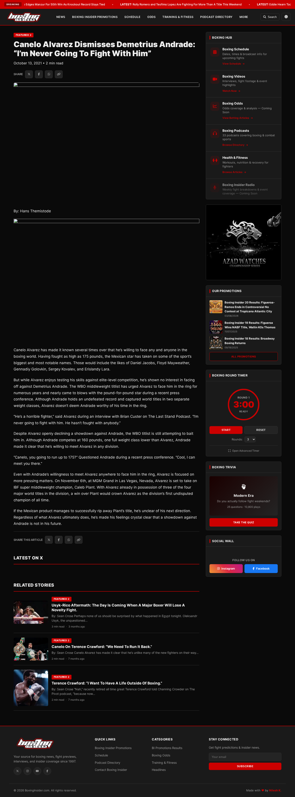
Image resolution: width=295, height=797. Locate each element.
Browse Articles (232, 172)
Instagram (228, 568)
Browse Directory (233, 144)
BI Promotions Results (167, 748)
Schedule (132, 17)
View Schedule (232, 63)
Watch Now (229, 90)
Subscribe (245, 766)
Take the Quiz (243, 522)
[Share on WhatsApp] (49, 74)
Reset (261, 430)
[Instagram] (27, 771)
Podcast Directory (216, 17)
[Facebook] (47, 771)
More (243, 17)
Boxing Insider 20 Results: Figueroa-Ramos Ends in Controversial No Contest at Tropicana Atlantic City (250, 307)
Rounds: (238, 439)
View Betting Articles (236, 117)
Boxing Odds (161, 755)
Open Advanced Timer (245, 450)
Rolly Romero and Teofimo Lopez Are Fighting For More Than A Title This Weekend (181, 4)
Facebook (263, 568)
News (60, 17)
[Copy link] (59, 74)
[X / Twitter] (17, 771)
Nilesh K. (275, 790)
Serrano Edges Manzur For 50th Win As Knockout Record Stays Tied (53, 4)
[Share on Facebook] (39, 74)
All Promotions (243, 356)
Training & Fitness (177, 17)
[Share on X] (29, 74)
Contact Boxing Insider (111, 770)
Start (226, 430)
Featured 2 (23, 35)
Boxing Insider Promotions (95, 17)
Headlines (159, 770)
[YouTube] (37, 771)
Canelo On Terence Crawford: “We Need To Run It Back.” (102, 647)
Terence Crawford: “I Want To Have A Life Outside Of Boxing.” (107, 683)
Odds (151, 17)
